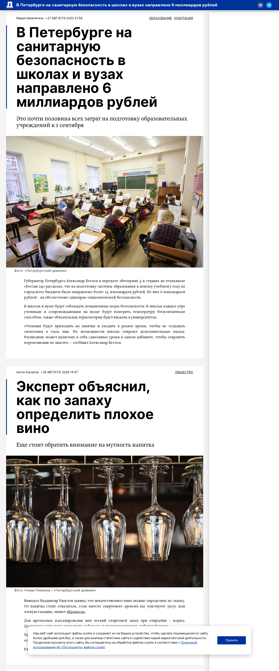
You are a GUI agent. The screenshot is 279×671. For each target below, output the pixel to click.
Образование (160, 18)
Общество (184, 372)
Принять (231, 640)
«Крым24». (76, 612)
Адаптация (183, 18)
